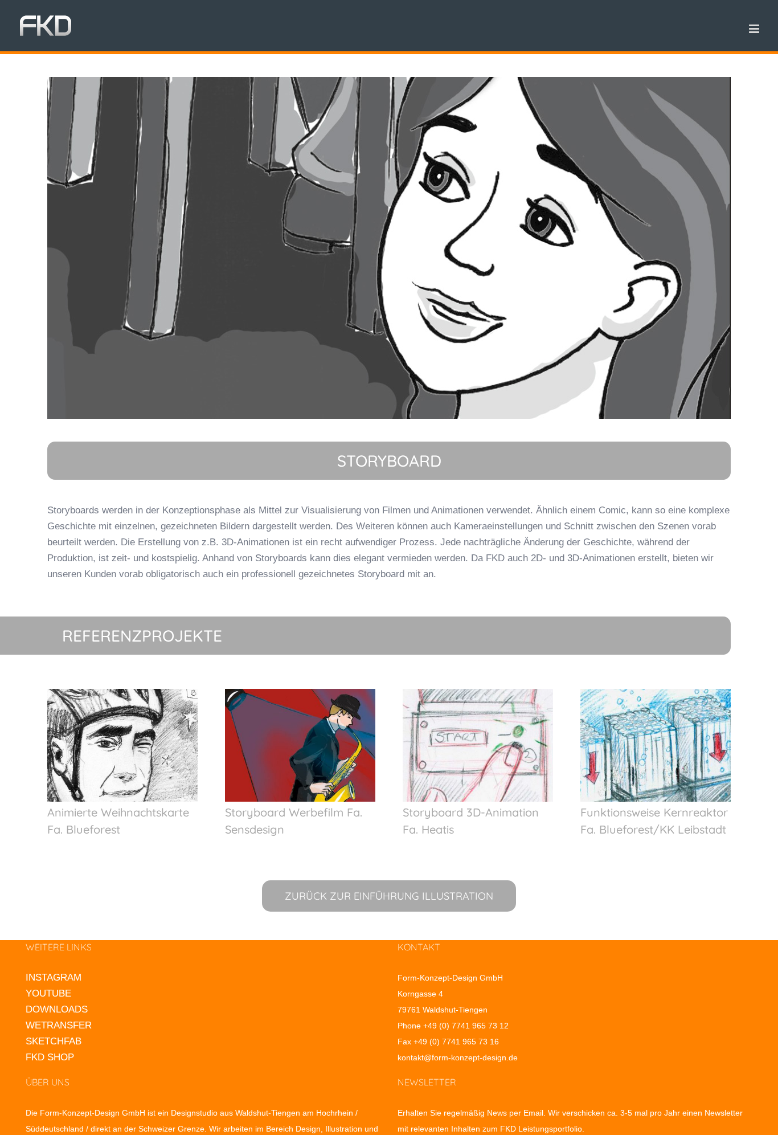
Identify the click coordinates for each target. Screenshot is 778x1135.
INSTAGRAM (53, 977)
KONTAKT (419, 947)
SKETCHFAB (53, 1041)
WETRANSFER (59, 1025)
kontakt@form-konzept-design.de (458, 1057)
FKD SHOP (50, 1057)
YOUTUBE (48, 993)
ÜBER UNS (47, 1082)
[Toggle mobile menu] (755, 29)
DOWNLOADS (57, 1009)
